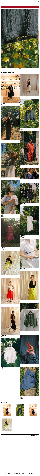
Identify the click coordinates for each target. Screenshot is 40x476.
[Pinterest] (21, 470)
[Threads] (19, 470)
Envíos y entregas (8, 473)
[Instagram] (17, 470)
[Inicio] (3, 2)
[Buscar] (39, 5)
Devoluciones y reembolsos (16, 473)
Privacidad (24, 473)
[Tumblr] (23, 470)
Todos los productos (34, 435)
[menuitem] (3, 5)
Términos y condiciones (31, 473)
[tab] (15, 68)
